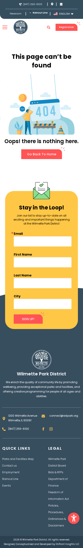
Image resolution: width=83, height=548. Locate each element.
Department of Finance (58, 482)
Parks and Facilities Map (18, 459)
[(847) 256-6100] (20, 4)
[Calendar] (61, 4)
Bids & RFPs (55, 472)
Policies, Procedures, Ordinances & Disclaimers (57, 515)
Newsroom (15, 13)
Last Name (23, 275)
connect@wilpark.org (63, 416)
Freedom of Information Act (58, 495)
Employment (10, 472)
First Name (23, 254)
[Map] (52, 4)
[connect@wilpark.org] (43, 416)
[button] (73, 518)
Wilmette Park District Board (57, 462)
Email (18, 233)
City (17, 296)
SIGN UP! (28, 319)
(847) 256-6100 (32, 4)
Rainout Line (40, 12)
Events (6, 485)
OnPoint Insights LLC (67, 544)
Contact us (9, 465)
